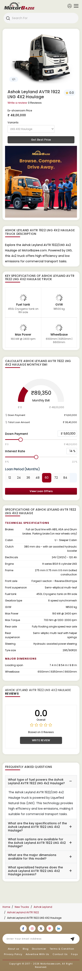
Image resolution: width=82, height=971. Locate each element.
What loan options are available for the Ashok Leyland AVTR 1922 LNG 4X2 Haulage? (37, 842)
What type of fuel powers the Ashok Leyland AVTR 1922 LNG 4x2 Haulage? (36, 781)
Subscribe (73, 939)
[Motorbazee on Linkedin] (58, 928)
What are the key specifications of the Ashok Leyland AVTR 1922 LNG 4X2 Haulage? (37, 826)
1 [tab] (41, 81)
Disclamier (39, 948)
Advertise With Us (37, 954)
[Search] (8, 18)
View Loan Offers (41, 491)
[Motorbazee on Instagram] (32, 928)
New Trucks (22, 907)
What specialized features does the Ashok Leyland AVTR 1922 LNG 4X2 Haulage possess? (35, 871)
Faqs (74, 954)
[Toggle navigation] (75, 6)
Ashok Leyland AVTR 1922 (23, 912)
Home (6, 907)
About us (13, 948)
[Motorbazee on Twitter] (41, 928)
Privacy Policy (13, 954)
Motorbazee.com (50, 963)
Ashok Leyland (43, 907)
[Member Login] (69, 6)
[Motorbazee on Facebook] (23, 928)
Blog (25, 948)
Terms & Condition (62, 948)
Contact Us (60, 954)
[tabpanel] (41, 57)
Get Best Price (41, 139)
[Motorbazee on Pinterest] (49, 928)
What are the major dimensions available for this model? (32, 857)
